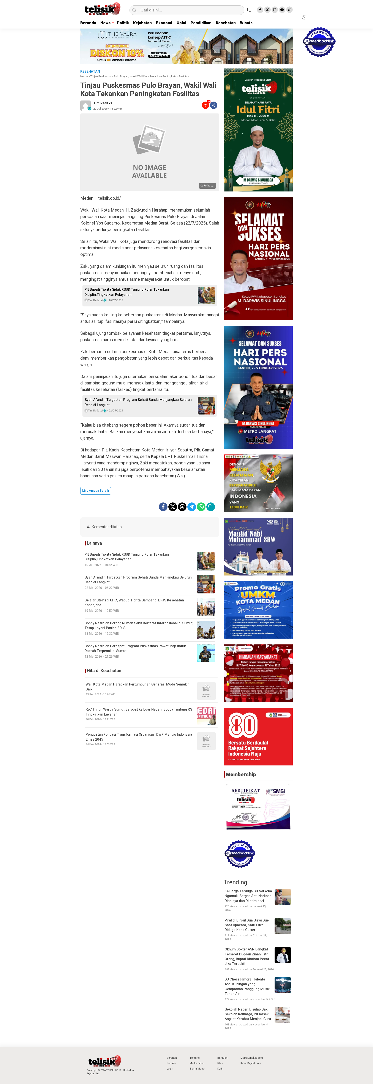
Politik (123, 23)
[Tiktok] (289, 9)
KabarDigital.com (250, 1063)
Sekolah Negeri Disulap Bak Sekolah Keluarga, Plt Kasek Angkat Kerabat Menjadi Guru (248, 1014)
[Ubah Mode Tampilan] (250, 9)
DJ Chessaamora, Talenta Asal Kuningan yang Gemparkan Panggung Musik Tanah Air (247, 986)
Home (84, 76)
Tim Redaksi (103, 103)
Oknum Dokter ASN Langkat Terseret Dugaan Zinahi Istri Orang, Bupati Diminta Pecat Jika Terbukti (247, 956)
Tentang (195, 1058)
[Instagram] (275, 9)
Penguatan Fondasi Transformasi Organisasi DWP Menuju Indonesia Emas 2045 (139, 737)
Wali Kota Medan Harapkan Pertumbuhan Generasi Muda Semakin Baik (138, 687)
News (105, 23)
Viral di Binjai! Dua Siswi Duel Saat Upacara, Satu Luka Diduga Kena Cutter (247, 925)
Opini (181, 23)
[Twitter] (267, 9)
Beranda (88, 23)
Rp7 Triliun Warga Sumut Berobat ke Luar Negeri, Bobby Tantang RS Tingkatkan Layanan (139, 712)
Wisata (246, 23)
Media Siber (197, 1063)
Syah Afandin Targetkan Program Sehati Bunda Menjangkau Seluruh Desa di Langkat (138, 402)
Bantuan (222, 1058)
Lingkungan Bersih (95, 490)
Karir (220, 1069)
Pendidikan (201, 23)
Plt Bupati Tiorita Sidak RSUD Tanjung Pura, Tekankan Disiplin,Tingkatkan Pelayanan (127, 292)
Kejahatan (142, 23)
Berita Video (197, 1069)
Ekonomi (164, 23)
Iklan (220, 1063)
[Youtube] (282, 9)
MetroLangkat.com (251, 1058)
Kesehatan (226, 23)
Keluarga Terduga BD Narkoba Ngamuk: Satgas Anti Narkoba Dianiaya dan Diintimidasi (248, 896)
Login (170, 1069)
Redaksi (171, 1063)
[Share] (213, 105)
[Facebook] (260, 9)
